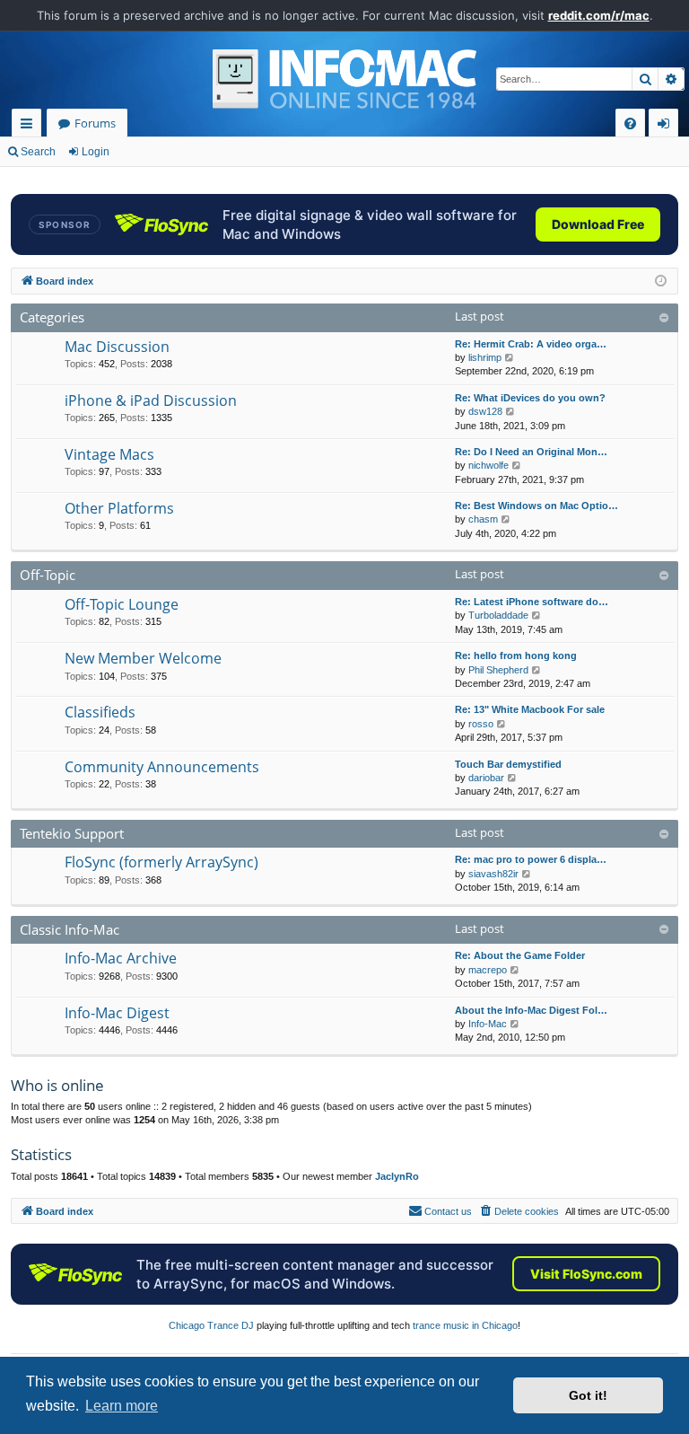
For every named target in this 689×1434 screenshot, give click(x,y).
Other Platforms (119, 508)
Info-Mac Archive (121, 958)
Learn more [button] (121, 1405)
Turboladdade (498, 615)
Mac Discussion (117, 346)
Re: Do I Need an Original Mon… (531, 451)
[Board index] (344, 79)
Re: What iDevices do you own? (530, 397)
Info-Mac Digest (117, 1013)
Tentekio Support (72, 833)
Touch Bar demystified (508, 764)
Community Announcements (162, 767)
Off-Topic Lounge (122, 604)
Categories (52, 317)
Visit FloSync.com (586, 1273)
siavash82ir (493, 873)
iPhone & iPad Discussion (151, 400)
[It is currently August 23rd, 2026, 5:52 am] (661, 281)
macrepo (487, 969)
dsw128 (485, 411)
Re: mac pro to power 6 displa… (530, 859)
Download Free (598, 224)
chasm (483, 519)
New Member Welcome (143, 658)
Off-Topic (47, 575)
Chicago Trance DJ (211, 1325)
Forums (95, 123)
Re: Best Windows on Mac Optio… (536, 505)
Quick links (30, 126)
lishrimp (484, 357)
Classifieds (100, 712)
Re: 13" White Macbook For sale (530, 709)
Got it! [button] (588, 1395)
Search (38, 151)
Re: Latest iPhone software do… (531, 601)
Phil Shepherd (498, 669)
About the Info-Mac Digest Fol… (531, 1010)
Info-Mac (487, 1023)
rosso (480, 723)
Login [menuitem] (667, 126)
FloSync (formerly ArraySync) (161, 862)
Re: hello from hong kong (516, 655)
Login (95, 151)
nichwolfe (488, 465)
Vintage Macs (109, 454)
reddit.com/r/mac (599, 15)
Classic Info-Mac (69, 929)
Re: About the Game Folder (520, 955)
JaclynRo (397, 1176)
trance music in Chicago (465, 1325)
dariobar (486, 777)
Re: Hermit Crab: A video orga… (530, 344)
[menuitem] (630, 123)
